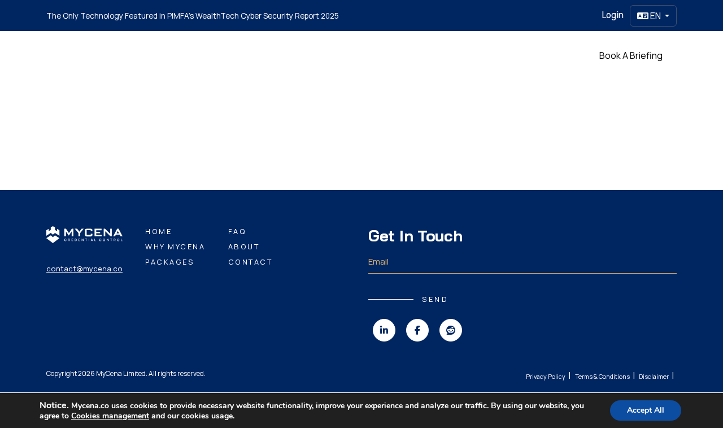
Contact (250, 262)
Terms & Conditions (602, 376)
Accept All (645, 410)
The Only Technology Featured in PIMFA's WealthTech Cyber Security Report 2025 (192, 16)
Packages (431, 55)
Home (230, 55)
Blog (471, 55)
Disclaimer (654, 376)
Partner (506, 55)
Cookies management (110, 415)
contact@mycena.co (84, 268)
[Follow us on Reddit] (450, 330)
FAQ (237, 231)
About (244, 246)
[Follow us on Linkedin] (384, 330)
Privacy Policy (545, 376)
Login (613, 15)
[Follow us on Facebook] (417, 330)
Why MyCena (280, 55)
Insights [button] (384, 55)
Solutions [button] (336, 55)
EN (655, 16)
